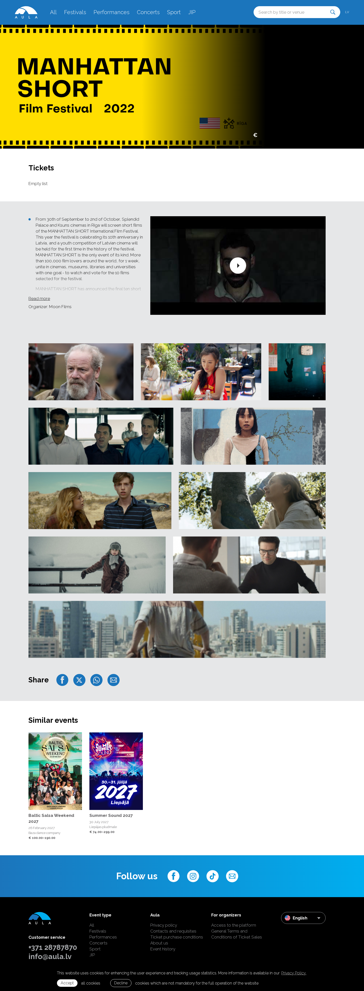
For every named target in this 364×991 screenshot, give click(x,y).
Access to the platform (233, 925)
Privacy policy (163, 925)
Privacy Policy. (293, 973)
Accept (67, 983)
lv (347, 12)
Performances (112, 12)
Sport (174, 12)
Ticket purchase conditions (176, 937)
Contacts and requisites (173, 931)
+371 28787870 (52, 947)
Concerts (148, 12)
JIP (192, 12)
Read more (39, 298)
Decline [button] (121, 983)
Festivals (75, 12)
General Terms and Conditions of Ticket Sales (236, 934)
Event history (162, 948)
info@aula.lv (50, 956)
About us (159, 942)
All (53, 12)
